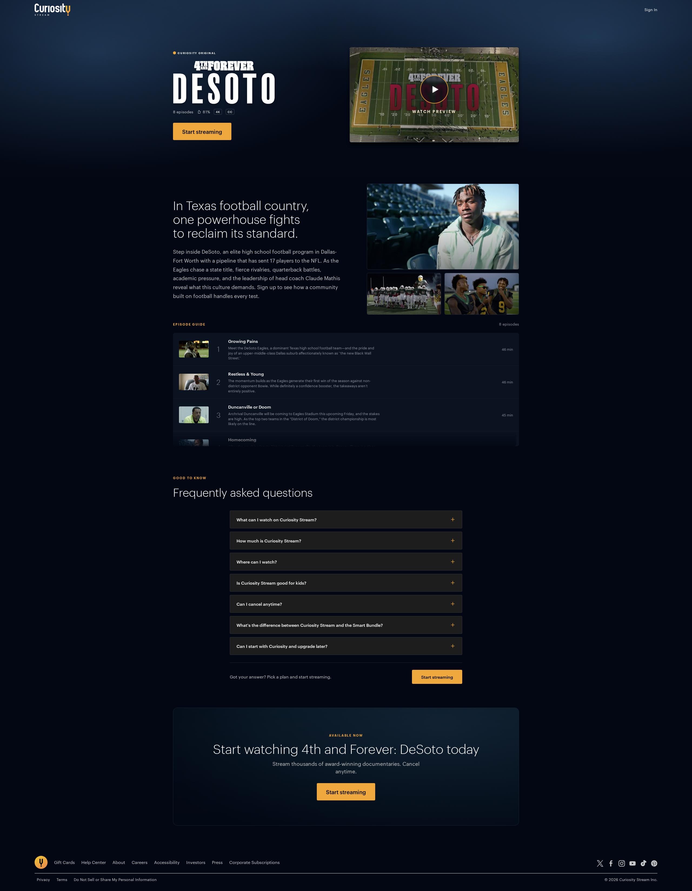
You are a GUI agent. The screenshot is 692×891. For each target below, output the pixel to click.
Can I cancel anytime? (259, 604)
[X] (600, 863)
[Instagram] (621, 863)
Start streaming (202, 131)
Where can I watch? (257, 562)
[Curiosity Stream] (52, 10)
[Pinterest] (654, 863)
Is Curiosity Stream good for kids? (271, 583)
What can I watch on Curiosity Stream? (277, 519)
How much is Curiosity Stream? (269, 541)
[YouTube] (632, 863)
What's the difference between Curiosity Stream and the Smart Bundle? (310, 625)
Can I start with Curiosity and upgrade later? (282, 646)
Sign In (650, 9)
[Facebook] (611, 863)
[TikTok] (643, 863)
